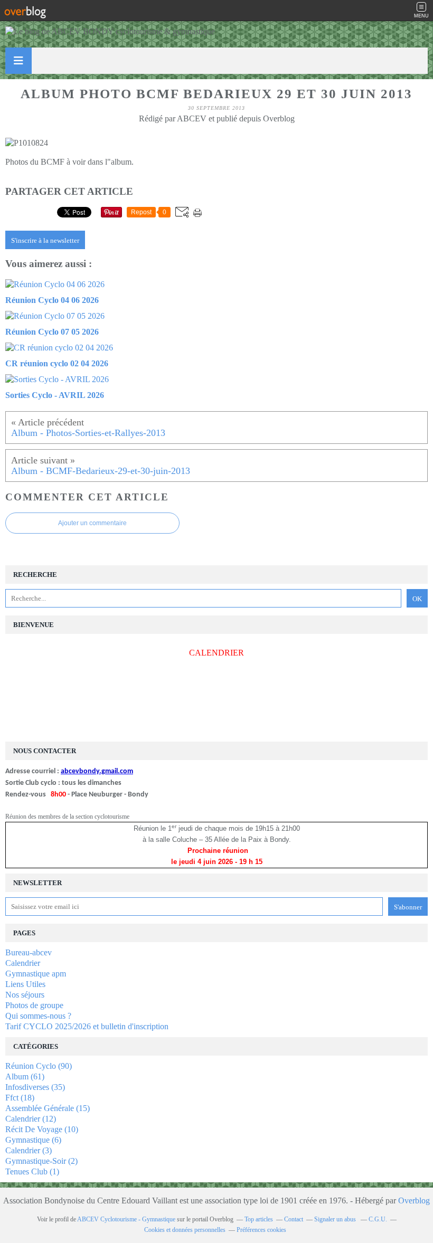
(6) (33, 1139)
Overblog (414, 1200)
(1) (32, 1171)
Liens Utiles (25, 984)
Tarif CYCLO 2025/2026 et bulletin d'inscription (86, 1026)
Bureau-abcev (28, 952)
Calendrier (22, 963)
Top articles (258, 1219)
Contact (293, 1219)
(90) (38, 1065)
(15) (47, 1108)
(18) (19, 1097)
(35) (35, 1087)
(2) (41, 1160)
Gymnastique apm (35, 973)
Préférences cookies (261, 1229)
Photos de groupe (34, 1005)
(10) (41, 1129)
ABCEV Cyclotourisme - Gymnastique (126, 1219)
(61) (24, 1076)
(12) (30, 1118)
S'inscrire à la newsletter (45, 240)
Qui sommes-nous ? (38, 1015)
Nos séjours (24, 994)
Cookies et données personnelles (184, 1229)
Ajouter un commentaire (92, 523)
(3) (28, 1150)
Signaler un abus (335, 1219)
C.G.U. (378, 1219)
